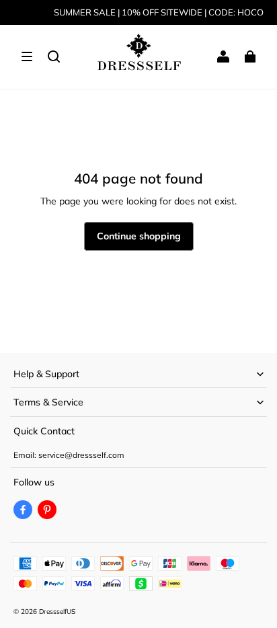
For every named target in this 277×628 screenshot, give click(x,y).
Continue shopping (139, 236)
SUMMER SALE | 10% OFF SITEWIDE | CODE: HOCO (159, 12)
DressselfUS (57, 611)
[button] (26, 56)
